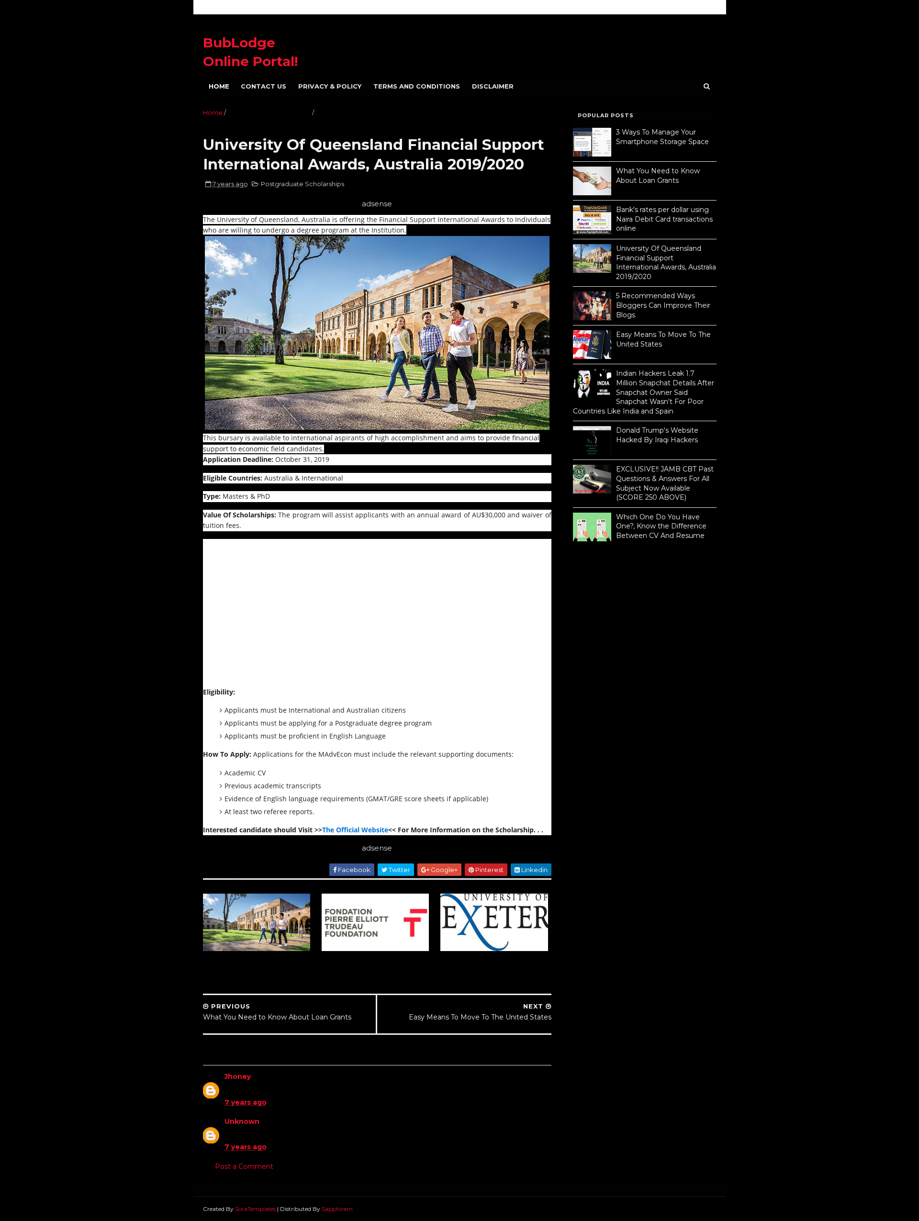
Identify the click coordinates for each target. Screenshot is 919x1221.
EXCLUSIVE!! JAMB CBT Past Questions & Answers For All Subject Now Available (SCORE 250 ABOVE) (665, 483)
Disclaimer (493, 86)
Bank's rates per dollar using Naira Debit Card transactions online (664, 219)
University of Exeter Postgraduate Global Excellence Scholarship (478, 969)
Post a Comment (244, 1166)
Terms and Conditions (416, 86)
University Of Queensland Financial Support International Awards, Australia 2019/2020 (254, 969)
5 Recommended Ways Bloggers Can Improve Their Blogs (663, 305)
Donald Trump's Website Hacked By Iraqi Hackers (657, 435)
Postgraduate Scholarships (269, 112)
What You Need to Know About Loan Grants (658, 176)
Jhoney (237, 1076)
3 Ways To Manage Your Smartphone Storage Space (662, 137)
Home (219, 86)
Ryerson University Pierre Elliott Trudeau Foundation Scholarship (366, 969)
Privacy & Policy (329, 86)
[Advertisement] (283, 616)
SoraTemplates (255, 1208)
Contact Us (263, 86)
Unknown (241, 1121)
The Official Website (355, 829)
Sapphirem (337, 1208)
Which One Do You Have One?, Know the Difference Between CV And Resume (661, 526)
